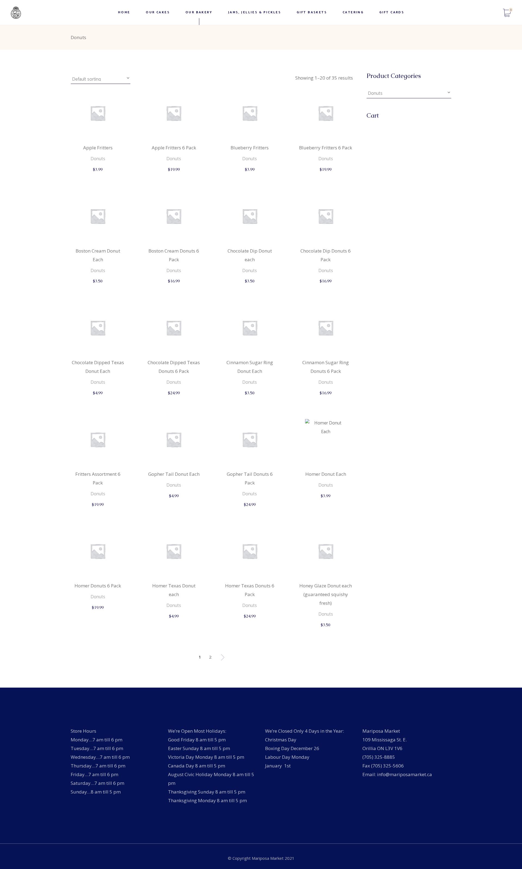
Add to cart (98, 174)
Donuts (98, 159)
